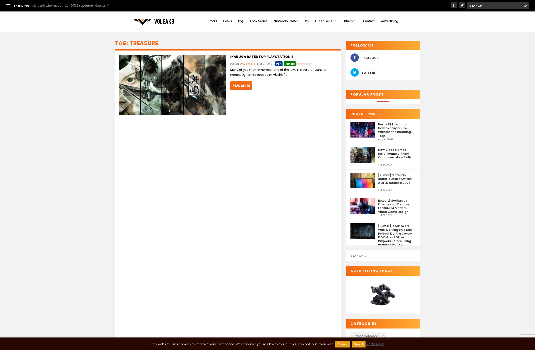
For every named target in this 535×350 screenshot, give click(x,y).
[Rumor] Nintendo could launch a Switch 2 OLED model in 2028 (395, 179)
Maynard (249, 64)
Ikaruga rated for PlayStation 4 (261, 56)
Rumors (211, 21)
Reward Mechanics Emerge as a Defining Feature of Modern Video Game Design (394, 206)
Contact (369, 21)
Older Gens (323, 21)
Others (348, 21)
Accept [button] (343, 344)
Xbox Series (258, 21)
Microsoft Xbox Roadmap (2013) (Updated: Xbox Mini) (71, 6)
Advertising (389, 21)
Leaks (227, 21)
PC (307, 21)
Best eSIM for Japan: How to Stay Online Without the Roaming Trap (394, 130)
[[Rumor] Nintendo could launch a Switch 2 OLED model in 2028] (362, 180)
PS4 (279, 64)
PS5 (240, 21)
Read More (241, 85)
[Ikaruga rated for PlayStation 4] (172, 85)
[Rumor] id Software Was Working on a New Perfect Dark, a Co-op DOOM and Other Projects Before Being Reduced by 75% (395, 231)
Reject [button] (358, 344)
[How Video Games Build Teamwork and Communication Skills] (362, 155)
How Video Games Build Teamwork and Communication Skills (394, 153)
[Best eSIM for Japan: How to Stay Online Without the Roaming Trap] (362, 130)
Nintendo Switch (286, 21)
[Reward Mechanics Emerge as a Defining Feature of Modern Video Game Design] (362, 206)
